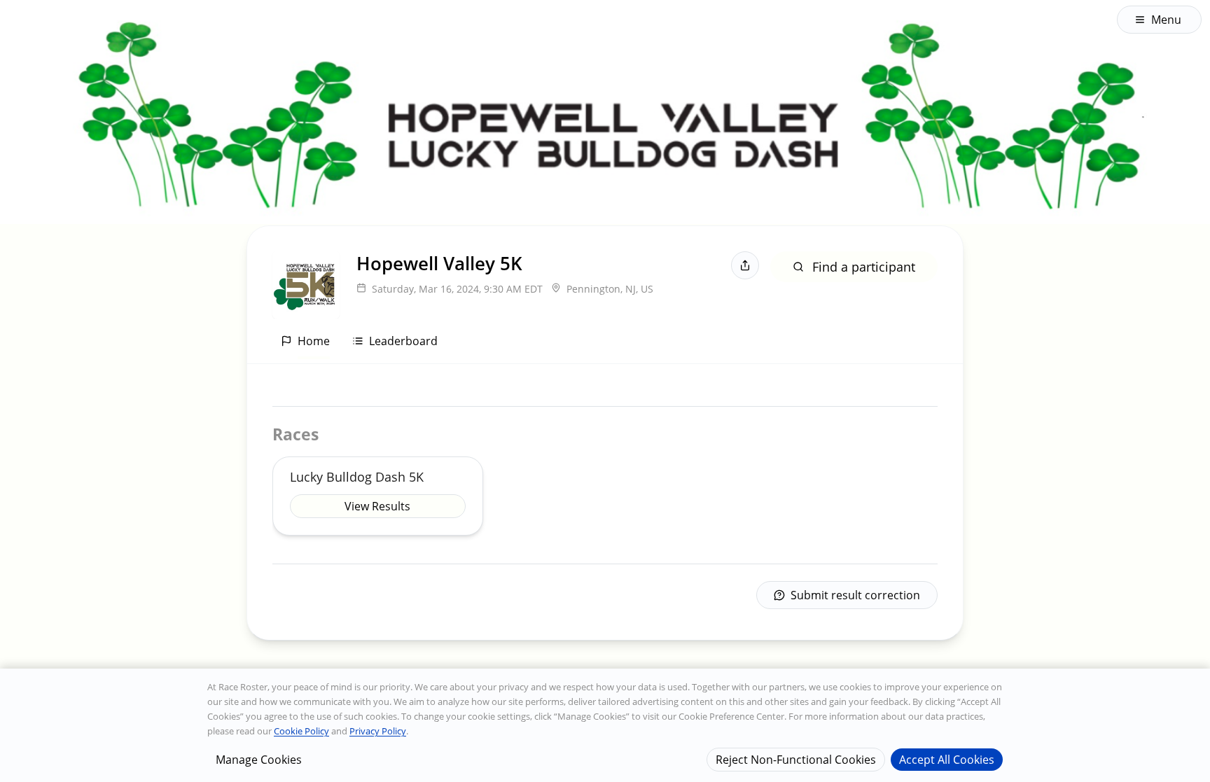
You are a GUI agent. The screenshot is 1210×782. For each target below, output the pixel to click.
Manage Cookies (259, 759)
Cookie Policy (301, 731)
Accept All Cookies (946, 759)
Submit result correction (855, 595)
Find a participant (863, 266)
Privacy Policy (377, 731)
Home (314, 341)
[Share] (745, 265)
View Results (377, 506)
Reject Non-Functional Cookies (796, 759)
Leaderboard (403, 341)
